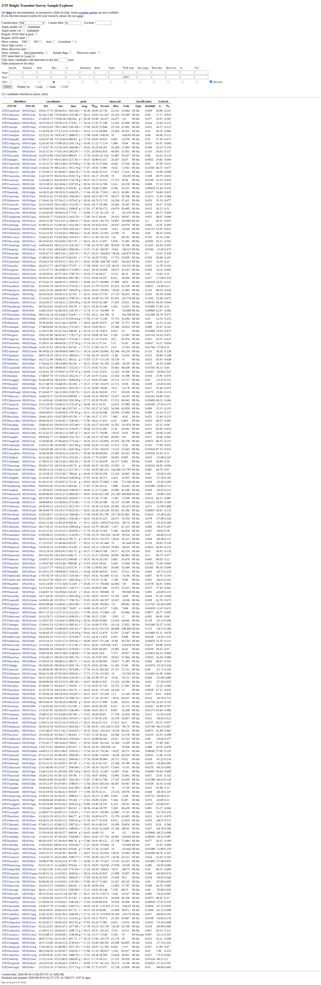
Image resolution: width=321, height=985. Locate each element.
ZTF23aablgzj (10, 624)
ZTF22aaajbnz (10, 787)
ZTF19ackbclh (10, 799)
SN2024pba (29, 249)
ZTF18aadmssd (11, 306)
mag (84, 106)
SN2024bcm (29, 290)
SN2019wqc (29, 852)
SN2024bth (28, 693)
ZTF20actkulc (10, 722)
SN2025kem (29, 604)
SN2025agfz (29, 379)
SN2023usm (29, 612)
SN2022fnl (28, 298)
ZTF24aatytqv (10, 249)
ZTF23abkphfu (11, 302)
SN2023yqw (29, 526)
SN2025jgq (28, 771)
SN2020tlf (28, 310)
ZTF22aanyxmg (11, 795)
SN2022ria (28, 844)
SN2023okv (29, 881)
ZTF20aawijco (10, 861)
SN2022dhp (29, 432)
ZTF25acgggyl (10, 379)
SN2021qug (29, 914)
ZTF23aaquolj (10, 404)
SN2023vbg (29, 392)
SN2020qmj (29, 681)
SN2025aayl (29, 510)
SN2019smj (29, 685)
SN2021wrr (28, 147)
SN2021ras (28, 461)
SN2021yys (29, 281)
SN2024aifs (29, 371)
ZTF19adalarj (10, 118)
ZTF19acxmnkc (11, 241)
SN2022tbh (28, 171)
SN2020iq (28, 865)
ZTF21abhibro (10, 914)
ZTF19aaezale (10, 591)
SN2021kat (28, 196)
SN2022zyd (29, 224)
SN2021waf (29, 245)
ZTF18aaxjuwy (11, 689)
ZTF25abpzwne (11, 767)
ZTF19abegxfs (10, 848)
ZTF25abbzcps (10, 506)
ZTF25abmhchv (11, 233)
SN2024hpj (28, 375)
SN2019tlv (28, 538)
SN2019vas (28, 543)
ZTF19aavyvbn (11, 212)
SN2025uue (29, 665)
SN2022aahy (29, 351)
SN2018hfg (28, 314)
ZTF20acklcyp (10, 514)
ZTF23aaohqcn (11, 677)
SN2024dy (28, 424)
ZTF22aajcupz (10, 180)
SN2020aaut (29, 722)
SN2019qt (28, 294)
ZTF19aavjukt (10, 257)
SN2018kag (29, 702)
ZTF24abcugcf (10, 967)
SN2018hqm (29, 347)
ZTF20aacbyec (10, 563)
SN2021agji (29, 498)
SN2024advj (29, 277)
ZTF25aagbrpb (10, 441)
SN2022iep (28, 339)
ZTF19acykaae (10, 746)
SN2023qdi (28, 889)
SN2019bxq (29, 122)
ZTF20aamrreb (10, 938)
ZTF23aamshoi (11, 534)
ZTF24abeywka (11, 636)
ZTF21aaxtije (9, 126)
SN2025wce (29, 233)
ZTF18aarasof (10, 322)
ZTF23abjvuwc (11, 114)
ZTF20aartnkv (10, 188)
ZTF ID (11, 106)
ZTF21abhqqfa (10, 461)
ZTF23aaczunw (11, 175)
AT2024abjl (29, 616)
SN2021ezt (28, 453)
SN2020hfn (28, 861)
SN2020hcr (28, 816)
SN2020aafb (29, 518)
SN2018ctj (28, 583)
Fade (126, 106)
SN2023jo (28, 355)
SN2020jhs (28, 469)
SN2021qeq (29, 216)
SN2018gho (29, 359)
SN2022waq (29, 673)
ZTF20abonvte (10, 200)
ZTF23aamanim (11, 228)
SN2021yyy (29, 812)
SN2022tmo (29, 877)
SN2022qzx (29, 110)
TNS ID (30, 106)
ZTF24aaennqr (10, 693)
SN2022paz (29, 412)
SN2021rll (28, 445)
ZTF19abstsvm (10, 481)
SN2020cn (28, 118)
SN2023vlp (28, 114)
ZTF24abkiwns (11, 640)
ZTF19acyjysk (10, 155)
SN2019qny (29, 791)
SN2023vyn (29, 302)
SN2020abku (29, 751)
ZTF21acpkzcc (10, 934)
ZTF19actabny (10, 543)
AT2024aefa (29, 494)
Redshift (150, 106)
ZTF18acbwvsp (11, 347)
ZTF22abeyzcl (10, 171)
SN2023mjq (29, 653)
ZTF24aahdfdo (10, 730)
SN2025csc (28, 502)
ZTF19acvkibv (10, 910)
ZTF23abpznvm (11, 400)
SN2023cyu (29, 261)
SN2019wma (29, 746)
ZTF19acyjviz (10, 734)
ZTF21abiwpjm (11, 445)
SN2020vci (28, 237)
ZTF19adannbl (10, 791)
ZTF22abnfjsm (10, 135)
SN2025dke (29, 783)
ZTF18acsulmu (11, 314)
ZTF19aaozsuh (10, 775)
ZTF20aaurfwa (10, 657)
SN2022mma (29, 600)
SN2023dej (28, 175)
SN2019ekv (29, 885)
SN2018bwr (29, 661)
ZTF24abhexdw (11, 575)
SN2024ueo (29, 820)
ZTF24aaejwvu (11, 290)
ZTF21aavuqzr (10, 196)
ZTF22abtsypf (10, 351)
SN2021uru (28, 926)
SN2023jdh (28, 942)
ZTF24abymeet (11, 371)
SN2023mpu (29, 404)
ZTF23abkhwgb (11, 392)
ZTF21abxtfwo (10, 954)
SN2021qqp (29, 477)
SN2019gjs (28, 559)
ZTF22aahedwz (11, 930)
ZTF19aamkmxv (11, 122)
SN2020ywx (29, 644)
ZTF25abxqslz (10, 824)
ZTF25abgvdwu (11, 922)
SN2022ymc (29, 759)
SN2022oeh (29, 273)
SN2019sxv (29, 473)
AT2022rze (28, 135)
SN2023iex (28, 489)
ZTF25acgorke (10, 873)
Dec (61, 106)
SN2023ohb (29, 906)
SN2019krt (28, 551)
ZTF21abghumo (11, 216)
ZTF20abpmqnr (11, 681)
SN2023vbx (29, 457)
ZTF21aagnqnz (11, 649)
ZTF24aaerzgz (10, 253)
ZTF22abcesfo (10, 669)
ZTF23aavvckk (11, 881)
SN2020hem (29, 657)
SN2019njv (28, 608)
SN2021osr (28, 836)
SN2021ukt (28, 779)
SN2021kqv (29, 126)
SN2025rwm (29, 620)
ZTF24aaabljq (10, 424)
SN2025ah (28, 286)
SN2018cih (28, 689)
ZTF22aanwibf (10, 600)
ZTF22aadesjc (10, 298)
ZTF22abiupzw (11, 673)
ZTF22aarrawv (10, 273)
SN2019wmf (29, 155)
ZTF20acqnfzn (10, 950)
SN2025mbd (29, 388)
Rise (116, 106)
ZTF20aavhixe (10, 816)
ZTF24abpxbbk (11, 869)
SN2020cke (29, 938)
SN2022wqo (29, 755)
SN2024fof (28, 151)
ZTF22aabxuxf (10, 432)
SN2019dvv (29, 567)
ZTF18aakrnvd (10, 547)
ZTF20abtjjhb (10, 571)
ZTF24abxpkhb (11, 277)
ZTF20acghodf (10, 963)
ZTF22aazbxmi (11, 110)
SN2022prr (28, 334)
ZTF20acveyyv (11, 237)
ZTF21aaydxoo (11, 710)
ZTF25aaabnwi (11, 286)
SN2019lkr (28, 139)
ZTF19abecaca (10, 396)
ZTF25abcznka (11, 620)
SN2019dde (29, 775)
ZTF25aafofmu (11, 343)
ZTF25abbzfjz (10, 959)
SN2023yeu (29, 697)
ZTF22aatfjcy (10, 412)
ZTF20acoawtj (10, 628)
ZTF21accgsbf (10, 812)
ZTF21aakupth (10, 428)
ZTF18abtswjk (10, 763)
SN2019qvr (28, 522)
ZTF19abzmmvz (11, 742)
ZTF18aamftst (10, 583)
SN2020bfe (28, 408)
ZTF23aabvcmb (11, 579)
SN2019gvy (29, 465)
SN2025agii (29, 804)
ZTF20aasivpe (10, 706)
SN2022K (28, 787)
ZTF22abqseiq (10, 759)
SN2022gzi (28, 326)
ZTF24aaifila (9, 151)
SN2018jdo (28, 383)
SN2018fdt (28, 363)
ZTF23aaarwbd (11, 163)
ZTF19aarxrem (10, 885)
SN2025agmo (30, 873)
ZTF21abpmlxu (11, 926)
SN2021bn (28, 367)
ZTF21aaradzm (11, 131)
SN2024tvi (28, 967)
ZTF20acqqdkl (10, 518)
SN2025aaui (29, 824)
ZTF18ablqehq (10, 330)
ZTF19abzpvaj (10, 538)
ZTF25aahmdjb (11, 502)
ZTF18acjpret (10, 334)
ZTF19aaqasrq (10, 714)
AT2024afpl (29, 596)
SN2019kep (29, 848)
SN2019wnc (29, 734)
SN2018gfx (28, 763)
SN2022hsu (29, 269)
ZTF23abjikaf (10, 457)
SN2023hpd (29, 918)
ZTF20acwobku (11, 420)
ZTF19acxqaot (10, 852)
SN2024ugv (29, 636)
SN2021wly (29, 828)
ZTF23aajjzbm (10, 918)
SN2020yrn (28, 628)
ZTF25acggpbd (11, 804)
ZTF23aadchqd (11, 261)
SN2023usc (28, 738)
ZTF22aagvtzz (10, 269)
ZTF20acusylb (10, 751)
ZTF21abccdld (10, 167)
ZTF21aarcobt (10, 204)
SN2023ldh (28, 228)
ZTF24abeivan (10, 820)
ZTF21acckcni (10, 281)
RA (46, 106)
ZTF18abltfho (10, 363)
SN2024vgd (29, 575)
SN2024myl (29, 159)
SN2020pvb (29, 963)
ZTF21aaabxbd (11, 367)
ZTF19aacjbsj (10, 265)
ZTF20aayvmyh (11, 469)
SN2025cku (29, 436)
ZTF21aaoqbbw (11, 453)
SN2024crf (28, 253)
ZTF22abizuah (10, 755)
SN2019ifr (28, 832)
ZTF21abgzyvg (11, 143)
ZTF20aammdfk (11, 897)
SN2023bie (28, 579)
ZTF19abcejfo (10, 893)
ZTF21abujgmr (11, 147)
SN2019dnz (29, 714)
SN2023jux (28, 677)
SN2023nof (28, 901)
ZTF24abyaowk (11, 494)
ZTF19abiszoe (10, 559)
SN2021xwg (29, 954)
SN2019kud (29, 396)
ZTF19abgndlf (10, 139)
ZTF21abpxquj (10, 779)
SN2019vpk (29, 910)
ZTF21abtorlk (10, 718)
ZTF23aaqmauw (11, 653)
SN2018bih (28, 322)
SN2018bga (29, 547)
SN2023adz (29, 163)
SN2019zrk (28, 563)
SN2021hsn (29, 204)
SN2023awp (29, 624)
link (45, 94)
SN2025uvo (29, 922)
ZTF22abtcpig (10, 224)
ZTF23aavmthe (11, 906)
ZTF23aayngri (10, 889)
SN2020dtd (28, 188)
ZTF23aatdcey (10, 901)
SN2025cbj (28, 441)
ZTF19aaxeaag (10, 465)
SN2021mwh (29, 167)
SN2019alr (28, 591)
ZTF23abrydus (10, 526)
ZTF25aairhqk (10, 783)
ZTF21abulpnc (10, 828)
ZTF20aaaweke (11, 555)
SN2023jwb (29, 534)
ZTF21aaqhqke (11, 587)
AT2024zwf (29, 869)
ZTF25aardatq (10, 771)
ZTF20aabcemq (11, 865)
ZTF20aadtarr (10, 840)
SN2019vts (28, 241)
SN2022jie (28, 180)
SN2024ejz (28, 730)
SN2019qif (28, 742)
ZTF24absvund (11, 616)
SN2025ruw (29, 506)
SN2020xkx (29, 514)
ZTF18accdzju (10, 416)
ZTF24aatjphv (10, 159)
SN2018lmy (29, 265)
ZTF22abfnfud (10, 877)
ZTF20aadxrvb (10, 808)
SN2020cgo (29, 897)
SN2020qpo (29, 200)
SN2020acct (29, 420)
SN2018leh (28, 485)
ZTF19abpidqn (10, 608)
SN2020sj (27, 840)
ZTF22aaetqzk (10, 326)
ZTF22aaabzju (10, 498)
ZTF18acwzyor (11, 702)
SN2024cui (28, 220)
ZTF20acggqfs (10, 310)
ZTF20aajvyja (10, 408)
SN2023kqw (29, 632)
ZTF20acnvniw (11, 644)
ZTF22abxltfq (10, 844)
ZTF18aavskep (10, 661)
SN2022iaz (28, 930)
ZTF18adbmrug (11, 485)
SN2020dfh (28, 706)
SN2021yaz (29, 481)
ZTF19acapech (10, 522)
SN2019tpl (28, 799)
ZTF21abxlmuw (11, 530)
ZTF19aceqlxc (10, 685)
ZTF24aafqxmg (11, 220)
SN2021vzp (29, 718)
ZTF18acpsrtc (10, 383)
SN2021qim (29, 143)
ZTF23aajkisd (10, 489)
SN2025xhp (29, 767)
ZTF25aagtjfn (10, 436)
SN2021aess (29, 934)
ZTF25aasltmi (10, 388)
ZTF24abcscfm (11, 318)
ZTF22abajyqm (11, 946)
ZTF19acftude (10, 473)
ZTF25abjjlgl (9, 665)
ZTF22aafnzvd (10, 857)
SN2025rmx (29, 959)
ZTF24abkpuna (11, 726)
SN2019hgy (29, 257)
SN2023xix (28, 400)
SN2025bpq (29, 343)
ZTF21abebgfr (10, 836)
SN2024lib (28, 640)
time (73, 106)
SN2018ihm (29, 416)
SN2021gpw (29, 587)
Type (138, 106)
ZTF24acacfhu (10, 596)
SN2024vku (29, 726)
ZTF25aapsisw (10, 604)
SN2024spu (29, 318)
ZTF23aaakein (10, 355)
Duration (104, 106)
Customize (34, 27)
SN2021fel (28, 184)
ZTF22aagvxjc (10, 339)
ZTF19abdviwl (10, 551)
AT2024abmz (30, 449)
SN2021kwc (29, 710)
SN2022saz (28, 669)
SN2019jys (28, 893)
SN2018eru (28, 330)
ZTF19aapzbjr (10, 567)
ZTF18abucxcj (10, 359)
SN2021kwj (29, 208)
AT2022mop (29, 795)
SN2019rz (28, 306)
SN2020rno (28, 571)
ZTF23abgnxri (10, 612)
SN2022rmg (29, 946)
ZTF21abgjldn (10, 477)
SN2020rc (28, 808)
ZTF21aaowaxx (11, 184)
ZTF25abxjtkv (10, 510)
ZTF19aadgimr (10, 294)
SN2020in (28, 555)
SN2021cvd (29, 428)
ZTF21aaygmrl (10, 208)
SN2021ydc (29, 530)
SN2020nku (29, 950)
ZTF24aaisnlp (10, 192)
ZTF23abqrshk (10, 697)
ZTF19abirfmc (10, 832)
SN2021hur (28, 131)
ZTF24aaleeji (9, 375)
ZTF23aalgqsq (10, 942)
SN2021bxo (29, 649)
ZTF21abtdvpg (10, 245)
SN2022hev (29, 857)
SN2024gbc (29, 192)
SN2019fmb (29, 212)
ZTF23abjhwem (11, 738)
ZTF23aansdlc (10, 632)
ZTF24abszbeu (10, 449)
